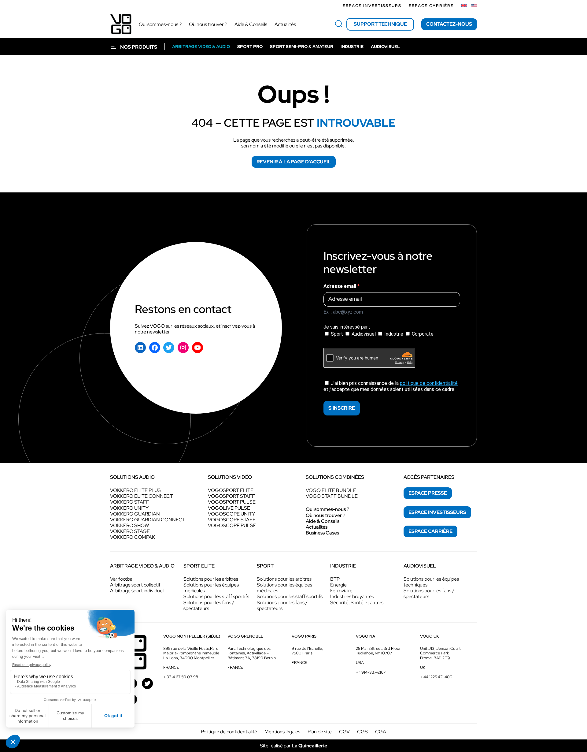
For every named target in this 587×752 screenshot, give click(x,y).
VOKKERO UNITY (129, 508)
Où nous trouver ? (325, 515)
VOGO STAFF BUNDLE (332, 496)
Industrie (393, 334)
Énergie (338, 585)
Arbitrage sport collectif (135, 585)
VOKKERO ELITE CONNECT (141, 496)
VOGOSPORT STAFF (231, 496)
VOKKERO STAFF (129, 502)
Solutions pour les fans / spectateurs (208, 605)
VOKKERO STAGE (130, 531)
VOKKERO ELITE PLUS (135, 490)
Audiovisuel (363, 334)
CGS (362, 731)
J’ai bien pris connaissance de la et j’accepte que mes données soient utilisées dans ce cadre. (390, 386)
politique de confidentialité (429, 383)
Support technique (380, 24)
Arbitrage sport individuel (137, 590)
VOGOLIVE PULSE (229, 508)
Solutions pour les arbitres (210, 579)
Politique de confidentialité (229, 731)
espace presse (427, 493)
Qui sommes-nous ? (327, 509)
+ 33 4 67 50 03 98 (180, 676)
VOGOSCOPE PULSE (232, 525)
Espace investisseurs (372, 5)
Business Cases (322, 533)
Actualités (316, 527)
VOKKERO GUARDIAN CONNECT (147, 519)
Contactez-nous (449, 24)
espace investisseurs (437, 512)
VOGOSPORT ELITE (230, 490)
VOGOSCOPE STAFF (232, 519)
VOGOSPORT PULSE (232, 502)
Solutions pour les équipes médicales (211, 588)
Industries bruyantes (352, 596)
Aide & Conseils (322, 521)
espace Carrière (430, 531)
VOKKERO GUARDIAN (135, 514)
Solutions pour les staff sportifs (216, 596)
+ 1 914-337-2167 (371, 672)
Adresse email (340, 286)
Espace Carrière (431, 5)
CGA (380, 731)
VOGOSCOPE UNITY (231, 514)
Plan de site (320, 731)
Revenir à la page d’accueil (294, 161)
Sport (337, 334)
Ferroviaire (341, 590)
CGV (344, 731)
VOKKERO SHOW (129, 525)
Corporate (422, 334)
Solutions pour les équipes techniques (431, 582)
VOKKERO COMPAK (132, 537)
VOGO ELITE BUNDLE (331, 490)
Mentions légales (282, 731)
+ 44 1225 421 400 (436, 676)
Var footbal (121, 579)
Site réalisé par (293, 746)
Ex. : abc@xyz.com (343, 312)
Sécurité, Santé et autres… (358, 602)
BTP (335, 579)
